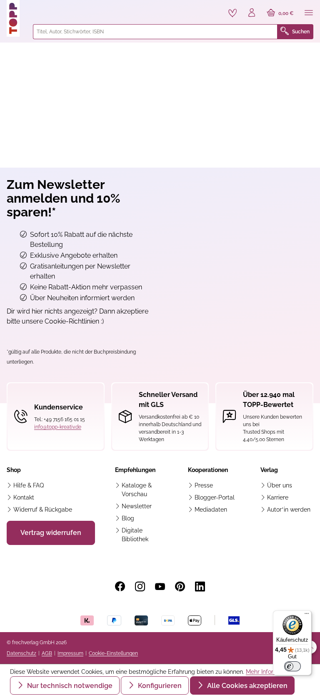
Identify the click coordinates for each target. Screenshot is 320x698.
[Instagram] (140, 587)
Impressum (70, 653)
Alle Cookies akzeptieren (246, 686)
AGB (47, 653)
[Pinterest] (180, 587)
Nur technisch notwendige (68, 686)
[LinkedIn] (200, 587)
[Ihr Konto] (251, 13)
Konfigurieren (159, 686)
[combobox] (155, 31)
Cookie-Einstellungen (113, 653)
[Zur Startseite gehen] (16, 18)
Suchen (301, 32)
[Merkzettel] (232, 13)
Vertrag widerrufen (50, 533)
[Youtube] (160, 587)
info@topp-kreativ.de (57, 427)
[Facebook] (120, 587)
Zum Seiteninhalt (34, 9)
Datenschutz (21, 653)
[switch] (292, 666)
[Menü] (308, 13)
